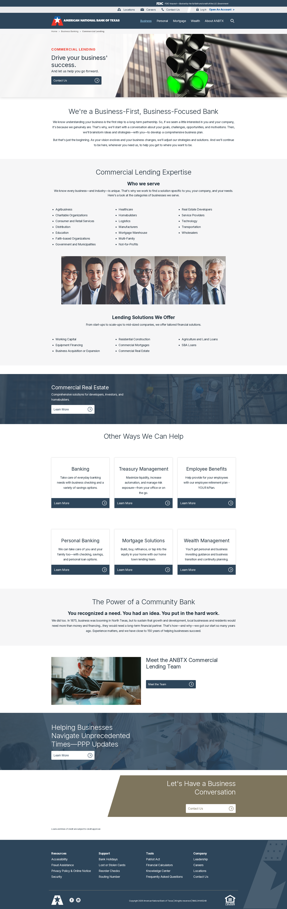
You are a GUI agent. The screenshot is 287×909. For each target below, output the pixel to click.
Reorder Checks (109, 871)
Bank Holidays (108, 859)
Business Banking (69, 31)
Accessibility (59, 859)
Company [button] (200, 853)
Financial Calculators (159, 865)
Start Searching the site (232, 20)
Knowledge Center (158, 871)
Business (146, 21)
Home (54, 31)
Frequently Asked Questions (164, 876)
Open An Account (220, 9)
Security (56, 876)
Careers (151, 9)
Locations (129, 9)
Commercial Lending (93, 31)
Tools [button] (150, 853)
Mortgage (179, 21)
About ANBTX (214, 21)
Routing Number (109, 876)
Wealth (195, 21)
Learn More (61, 409)
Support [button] (104, 853)
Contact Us (173, 9)
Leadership (200, 859)
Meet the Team (157, 684)
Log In (203, 9)
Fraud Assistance (62, 865)
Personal (162, 21)
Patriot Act (153, 859)
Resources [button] (58, 853)
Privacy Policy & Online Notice (71, 871)
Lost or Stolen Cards (112, 865)
